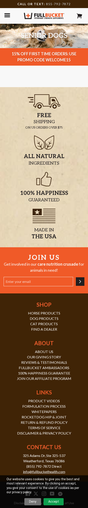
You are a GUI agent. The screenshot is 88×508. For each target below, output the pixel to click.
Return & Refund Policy (44, 422)
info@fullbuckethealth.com (44, 471)
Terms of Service (44, 428)
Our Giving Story (44, 357)
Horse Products (44, 313)
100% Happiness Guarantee (44, 373)
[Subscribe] (80, 281)
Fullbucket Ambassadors (44, 368)
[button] (79, 16)
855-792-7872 (58, 4)
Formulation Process (44, 406)
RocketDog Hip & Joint (44, 417)
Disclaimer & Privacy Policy (44, 433)
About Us (44, 351)
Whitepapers (44, 411)
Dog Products (44, 318)
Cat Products (44, 324)
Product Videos (44, 401)
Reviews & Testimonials (44, 362)
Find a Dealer (44, 329)
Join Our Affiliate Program (44, 378)
